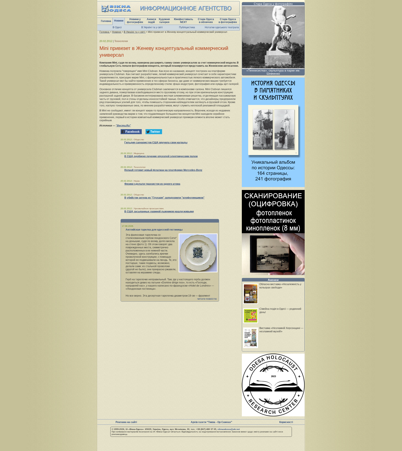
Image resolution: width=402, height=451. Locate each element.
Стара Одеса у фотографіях (273, 3)
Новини (118, 20)
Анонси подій (151, 21)
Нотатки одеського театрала (222, 27)
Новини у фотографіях (135, 21)
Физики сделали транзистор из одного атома (152, 183)
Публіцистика (187, 27)
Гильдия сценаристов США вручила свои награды (155, 142)
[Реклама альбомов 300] (273, 186)
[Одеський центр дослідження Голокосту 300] (273, 415)
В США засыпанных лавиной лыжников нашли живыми (159, 211)
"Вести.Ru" (123, 125)
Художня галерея (164, 21)
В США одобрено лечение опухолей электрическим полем (161, 156)
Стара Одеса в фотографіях (228, 21)
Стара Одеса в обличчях (206, 21)
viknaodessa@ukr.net (229, 429)
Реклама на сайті (126, 422)
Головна (106, 21)
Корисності (286, 422)
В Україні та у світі (152, 27)
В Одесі (117, 27)
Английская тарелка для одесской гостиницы (154, 229)
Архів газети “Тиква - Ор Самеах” (211, 422)
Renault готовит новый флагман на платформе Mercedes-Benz (163, 170)
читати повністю (207, 298)
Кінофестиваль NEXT (183, 21)
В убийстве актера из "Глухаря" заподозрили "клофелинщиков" (164, 197)
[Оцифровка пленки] (273, 274)
